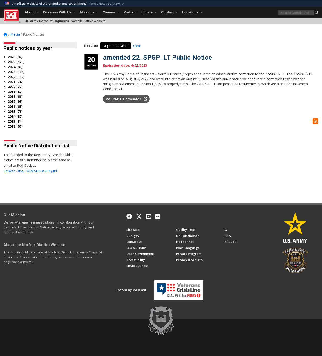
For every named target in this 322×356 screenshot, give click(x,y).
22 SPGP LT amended (124, 99)
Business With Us (57, 12)
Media (129, 12)
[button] (107, 3)
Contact (168, 12)
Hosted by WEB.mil (130, 290)
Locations (190, 12)
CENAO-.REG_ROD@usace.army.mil (31, 170)
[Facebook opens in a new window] (129, 216)
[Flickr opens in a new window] (157, 216)
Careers (109, 12)
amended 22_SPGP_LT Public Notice (157, 57)
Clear (137, 45)
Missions (87, 12)
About (30, 12)
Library (147, 12)
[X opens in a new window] (139, 216)
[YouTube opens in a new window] (148, 216)
